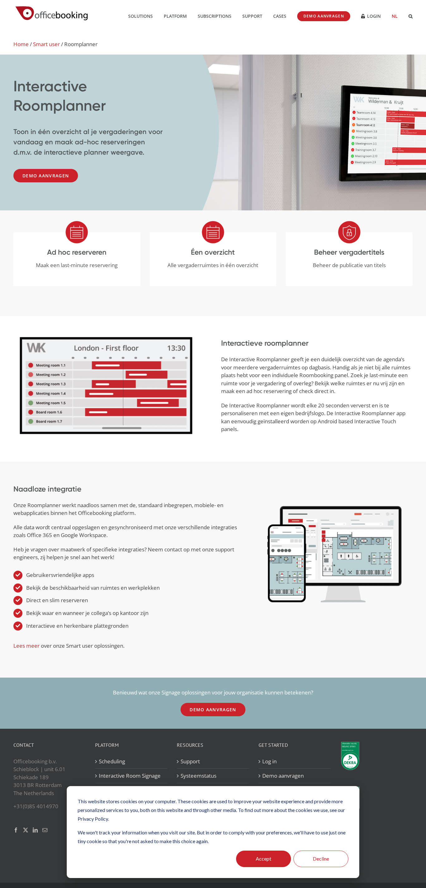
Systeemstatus (198, 775)
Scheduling (112, 761)
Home (21, 44)
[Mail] (44, 830)
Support (190, 761)
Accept (263, 859)
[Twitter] (25, 830)
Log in (269, 761)
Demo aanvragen (283, 775)
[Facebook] (15, 830)
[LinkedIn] (35, 830)
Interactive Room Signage (130, 775)
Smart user (46, 44)
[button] (411, 15)
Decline (321, 859)
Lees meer (26, 645)
